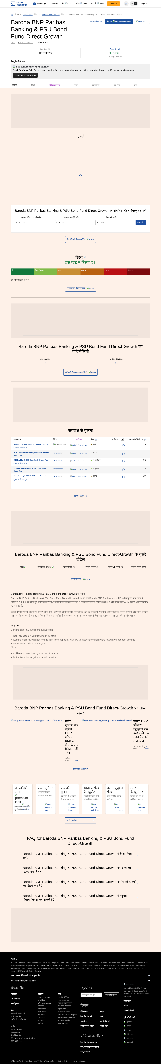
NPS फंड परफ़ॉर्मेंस (64, 1020)
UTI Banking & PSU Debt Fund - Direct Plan (31, 460)
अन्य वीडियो (41, 1000)
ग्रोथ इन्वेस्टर (42, 1009)
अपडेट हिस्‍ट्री (105, 1021)
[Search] (126, 3)
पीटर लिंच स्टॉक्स (16, 1035)
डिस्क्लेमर (74, 1061)
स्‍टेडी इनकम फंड (16, 1016)
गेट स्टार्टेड (41, 1006)
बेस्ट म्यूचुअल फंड (63, 1000)
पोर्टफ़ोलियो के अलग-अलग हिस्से (76, 372)
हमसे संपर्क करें (129, 1010)
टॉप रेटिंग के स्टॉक (16, 1029)
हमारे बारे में (127, 1001)
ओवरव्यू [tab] (14, 85)
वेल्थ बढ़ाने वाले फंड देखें (18, 1013)
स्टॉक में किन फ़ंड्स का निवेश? (67, 1017)
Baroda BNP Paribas (51, 15)
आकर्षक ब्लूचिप (15, 1032)
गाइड (102, 1011)
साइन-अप (144, 4)
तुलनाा (76, 496)
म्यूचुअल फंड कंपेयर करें (65, 1003)
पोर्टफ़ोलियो (54, 4)
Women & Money (44, 1003)
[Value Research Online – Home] (19, 4)
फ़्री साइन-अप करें (111, 995)
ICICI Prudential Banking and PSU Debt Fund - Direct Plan (32, 454)
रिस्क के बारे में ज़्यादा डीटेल (76, 288)
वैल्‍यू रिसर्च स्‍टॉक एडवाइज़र (89, 1047)
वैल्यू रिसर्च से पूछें (86, 1016)
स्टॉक (78, 3)
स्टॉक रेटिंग (104, 1026)
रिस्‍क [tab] (76, 85)
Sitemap (82, 1061)
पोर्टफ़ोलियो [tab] (95, 85)
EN (132, 4)
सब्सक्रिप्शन (15, 1004)
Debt (13, 43)
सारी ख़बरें (76, 769)
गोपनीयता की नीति (63, 1061)
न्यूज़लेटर (83, 1021)
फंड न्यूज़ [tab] (117, 85)
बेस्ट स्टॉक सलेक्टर (64, 1012)
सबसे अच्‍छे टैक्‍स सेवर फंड (18, 1019)
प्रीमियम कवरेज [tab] (54, 85)
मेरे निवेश (14, 994)
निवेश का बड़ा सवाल (44, 997)
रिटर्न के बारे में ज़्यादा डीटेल (76, 239)
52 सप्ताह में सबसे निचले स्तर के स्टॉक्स (23, 1038)
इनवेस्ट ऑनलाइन (96, 21)
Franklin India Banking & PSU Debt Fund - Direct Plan (30, 470)
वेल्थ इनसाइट (41, 4)
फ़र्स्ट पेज (40, 1023)
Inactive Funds (63, 1023)
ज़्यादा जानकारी (76, 579)
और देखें (94, 3)
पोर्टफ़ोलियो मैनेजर (63, 997)
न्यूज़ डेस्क (76, 759)
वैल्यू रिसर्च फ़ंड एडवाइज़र (88, 1042)
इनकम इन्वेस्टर (42, 1012)
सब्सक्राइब (113, 4)
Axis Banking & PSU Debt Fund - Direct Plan (31, 476)
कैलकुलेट (140, 222)
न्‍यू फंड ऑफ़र (62, 1009)
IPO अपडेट (41, 1017)
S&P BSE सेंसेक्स (16, 1041)
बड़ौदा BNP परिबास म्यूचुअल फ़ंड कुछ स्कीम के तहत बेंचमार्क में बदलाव (141, 731)
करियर (126, 1006)
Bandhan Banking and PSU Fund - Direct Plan (31, 444)
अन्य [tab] (135, 85)
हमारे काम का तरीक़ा (87, 1026)
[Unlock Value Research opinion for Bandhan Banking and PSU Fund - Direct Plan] (78, 445)
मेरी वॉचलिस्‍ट (15, 999)
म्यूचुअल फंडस (28, 15)
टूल (59, 994)
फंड (63, 3)
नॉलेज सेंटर (84, 1011)
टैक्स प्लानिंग (41, 1015)
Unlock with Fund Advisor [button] (25, 75)
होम (12, 15)
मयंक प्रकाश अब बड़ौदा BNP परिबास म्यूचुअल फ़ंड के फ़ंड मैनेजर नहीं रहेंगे (71, 737)
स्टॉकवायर (41, 1020)
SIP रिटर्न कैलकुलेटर (64, 1006)
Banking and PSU (25, 43)
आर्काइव (40, 994)
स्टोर (102, 1016)
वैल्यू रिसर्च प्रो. (85, 1052)
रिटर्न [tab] (33, 85)
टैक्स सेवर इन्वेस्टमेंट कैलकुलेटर (67, 1015)
